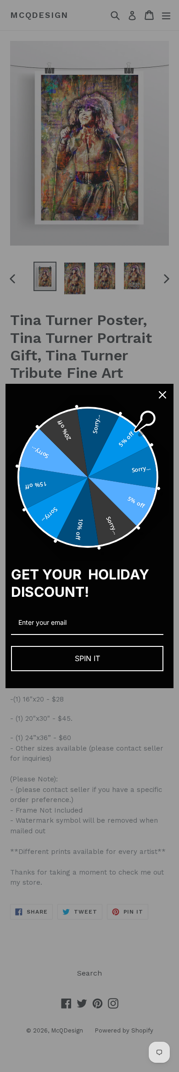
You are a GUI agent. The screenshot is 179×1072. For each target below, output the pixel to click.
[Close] (162, 395)
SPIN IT (87, 658)
